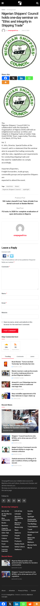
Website (4, 312)
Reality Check (19, 544)
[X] (13, 78)
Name (4, 293)
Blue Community (6, 519)
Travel (30, 529)
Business (5, 525)
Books (4, 523)
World (30, 548)
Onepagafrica (10, 594)
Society (30, 511)
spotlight (26, 189)
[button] (4, 256)
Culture (4, 538)
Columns (5, 535)
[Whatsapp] (29, 78)
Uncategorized (11, 9)
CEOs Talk (5, 533)
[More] (5, 82)
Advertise (12, 590)
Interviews (5, 547)
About (3, 590)
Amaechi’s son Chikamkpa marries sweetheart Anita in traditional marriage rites (24, 384)
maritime (10, 186)
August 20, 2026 (8, 430)
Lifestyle (18, 514)
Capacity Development (6, 529)
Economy (5, 541)
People (17, 535)
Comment (6, 267)
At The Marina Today (7, 514)
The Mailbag (32, 524)
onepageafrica (13, 30)
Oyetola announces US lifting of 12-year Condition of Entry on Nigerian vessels (24, 461)
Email (4, 303)
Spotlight (31, 516)
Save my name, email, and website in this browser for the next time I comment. (18, 323)
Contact (33, 590)
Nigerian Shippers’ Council (12, 189)
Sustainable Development (32, 520)
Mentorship (19, 527)
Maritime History (18, 523)
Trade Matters (33, 527)
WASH (30, 535)
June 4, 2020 (25, 30)
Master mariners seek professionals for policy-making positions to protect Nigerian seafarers (25, 373)
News (17, 186)
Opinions (18, 533)
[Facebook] (5, 78)
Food (3, 544)
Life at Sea (18, 511)
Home (3, 9)
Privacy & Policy (23, 590)
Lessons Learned (5, 550)
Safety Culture (20, 547)
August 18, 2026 (17, 465)
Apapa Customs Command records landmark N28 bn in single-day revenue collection (24, 449)
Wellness (31, 542)
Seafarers (18, 549)
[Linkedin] (21, 78)
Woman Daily (32, 545)
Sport (29, 514)
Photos (17, 538)
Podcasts (18, 541)
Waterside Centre (31, 538)
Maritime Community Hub (19, 518)
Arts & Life (5, 511)
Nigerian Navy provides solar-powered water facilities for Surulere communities (20, 426)
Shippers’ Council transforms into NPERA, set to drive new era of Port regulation (24, 438)
